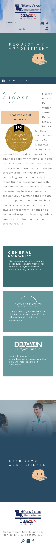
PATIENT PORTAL (18, 80)
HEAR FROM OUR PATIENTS (20, 117)
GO (39, 58)
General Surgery (20, 254)
